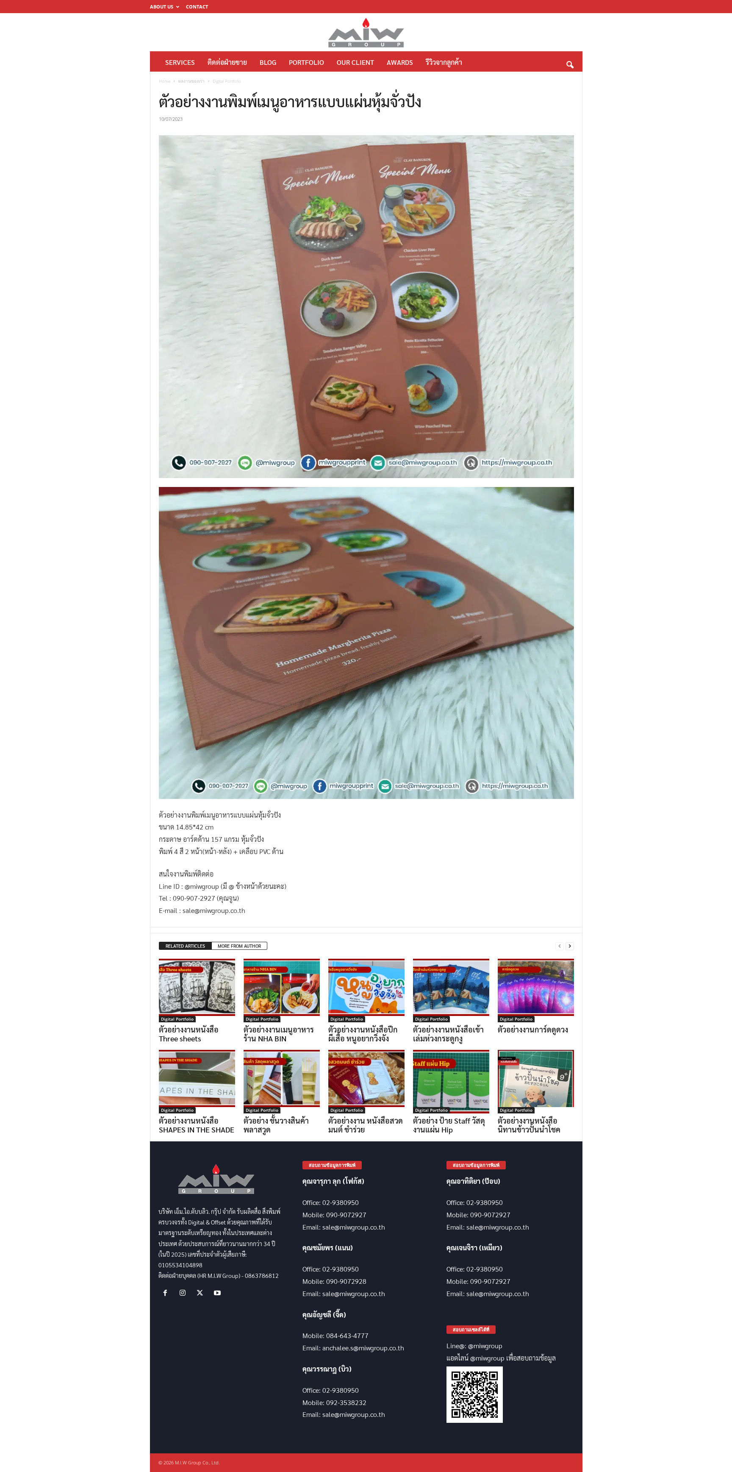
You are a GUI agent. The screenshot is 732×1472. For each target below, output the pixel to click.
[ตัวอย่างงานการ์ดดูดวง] (536, 990)
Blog (268, 62)
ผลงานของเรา (191, 81)
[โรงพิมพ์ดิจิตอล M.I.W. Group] (366, 32)
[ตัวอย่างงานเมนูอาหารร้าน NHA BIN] (282, 990)
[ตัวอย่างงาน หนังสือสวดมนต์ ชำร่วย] (366, 1081)
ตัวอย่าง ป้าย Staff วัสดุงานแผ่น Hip (449, 1125)
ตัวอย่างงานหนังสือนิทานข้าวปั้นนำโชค (529, 1125)
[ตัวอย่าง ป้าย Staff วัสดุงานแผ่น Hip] (451, 1081)
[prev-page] (559, 946)
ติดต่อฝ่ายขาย (227, 62)
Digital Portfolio (177, 1019)
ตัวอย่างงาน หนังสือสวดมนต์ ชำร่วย (365, 1125)
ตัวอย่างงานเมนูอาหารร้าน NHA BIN (279, 1033)
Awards (400, 62)
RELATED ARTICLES (185, 946)
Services (180, 62)
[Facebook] (167, 1292)
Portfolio (306, 62)
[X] (202, 1292)
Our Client (355, 62)
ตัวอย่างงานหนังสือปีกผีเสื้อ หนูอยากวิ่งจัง (363, 1033)
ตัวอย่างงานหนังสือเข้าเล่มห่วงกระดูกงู (448, 1033)
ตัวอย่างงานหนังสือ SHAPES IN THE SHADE (196, 1125)
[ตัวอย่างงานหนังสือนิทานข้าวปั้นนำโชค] (536, 1081)
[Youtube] (218, 1292)
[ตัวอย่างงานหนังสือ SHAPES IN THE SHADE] (197, 1081)
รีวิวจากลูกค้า (444, 62)
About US (161, 6)
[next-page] (570, 946)
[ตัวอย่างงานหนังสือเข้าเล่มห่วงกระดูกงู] (451, 990)
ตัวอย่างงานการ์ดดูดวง (533, 1029)
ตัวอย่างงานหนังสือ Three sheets (189, 1033)
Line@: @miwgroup (474, 1345)
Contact (197, 6)
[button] (569, 62)
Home (164, 81)
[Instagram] (184, 1292)
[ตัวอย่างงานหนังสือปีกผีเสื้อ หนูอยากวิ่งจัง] (366, 990)
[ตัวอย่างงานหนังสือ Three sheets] (197, 990)
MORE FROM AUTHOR (239, 946)
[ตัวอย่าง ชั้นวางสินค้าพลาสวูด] (282, 1081)
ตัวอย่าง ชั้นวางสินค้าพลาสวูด (276, 1125)
